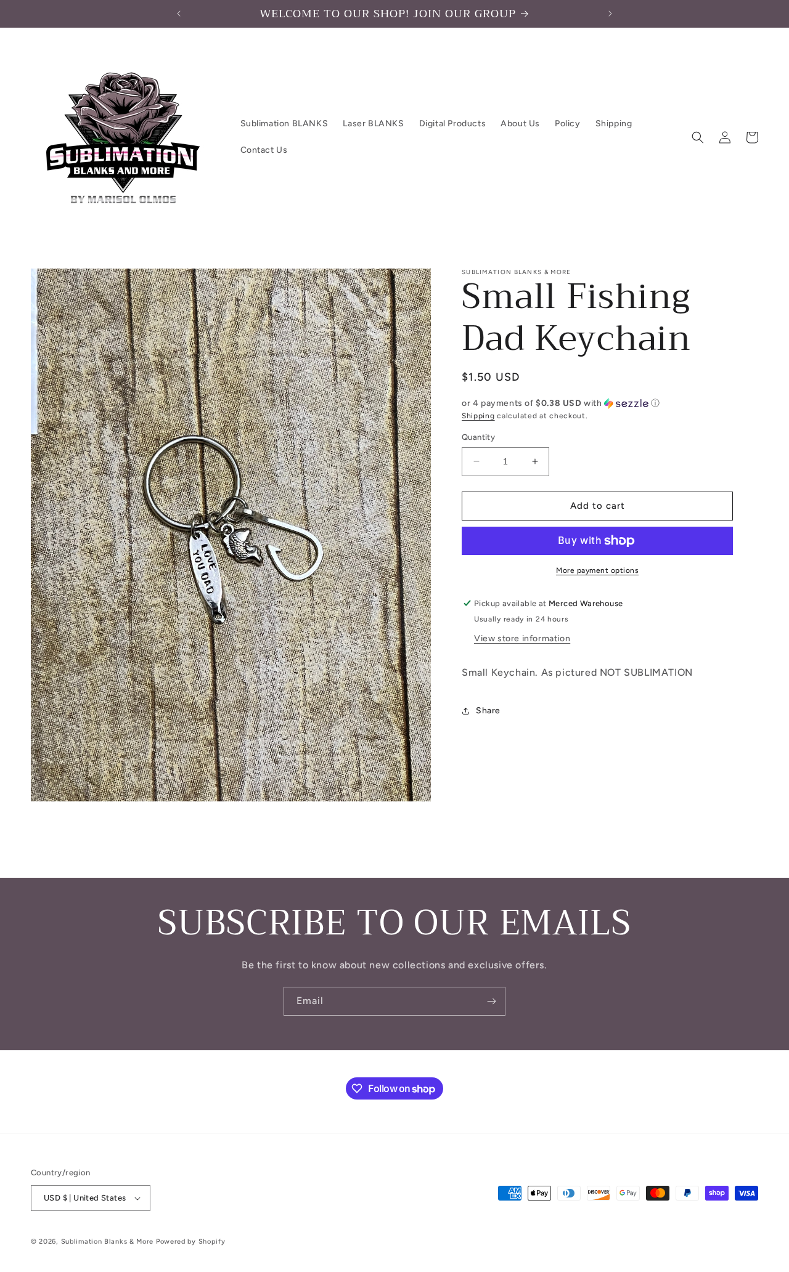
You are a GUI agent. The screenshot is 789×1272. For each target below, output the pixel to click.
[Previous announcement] (178, 13)
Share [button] (488, 710)
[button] (697, 137)
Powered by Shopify (191, 1242)
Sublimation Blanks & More (107, 1242)
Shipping (478, 415)
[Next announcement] (610, 13)
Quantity (478, 437)
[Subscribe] (491, 1001)
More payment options (597, 570)
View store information (522, 638)
